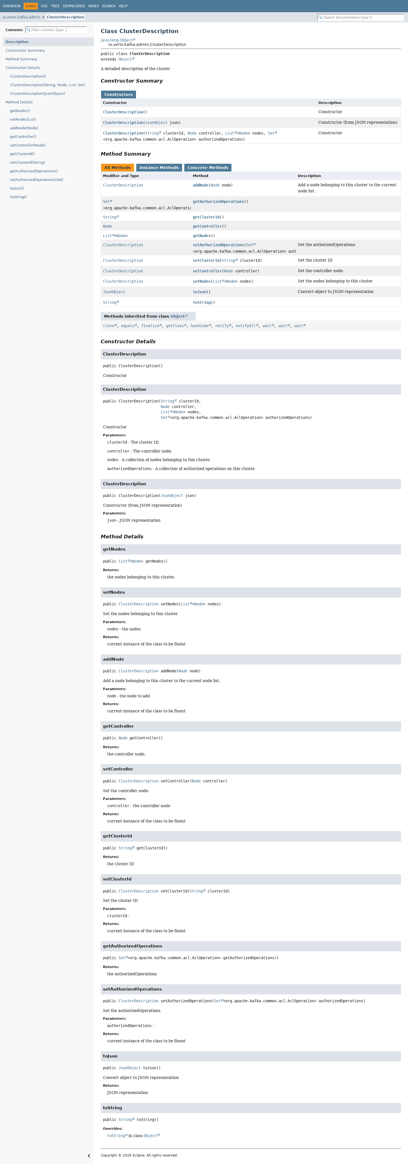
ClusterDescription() (28, 76)
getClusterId (206, 217)
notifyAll (246, 326)
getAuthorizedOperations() (34, 171)
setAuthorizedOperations (218, 245)
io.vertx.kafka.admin (21, 17)
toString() (18, 197)
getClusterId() (22, 154)
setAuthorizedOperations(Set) (36, 180)
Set (271, 133)
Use (44, 6)
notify (222, 326)
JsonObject (156, 122)
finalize (150, 326)
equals (127, 326)
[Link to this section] (167, 81)
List (229, 133)
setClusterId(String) (27, 162)
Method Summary (21, 59)
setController (207, 271)
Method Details (19, 102)
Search (108, 6)
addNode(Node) (24, 128)
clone (108, 326)
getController (207, 226)
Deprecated (74, 6)
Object (125, 59)
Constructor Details (23, 68)
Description (17, 42)
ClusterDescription (65, 17)
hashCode (199, 326)
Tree (55, 6)
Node (192, 133)
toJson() (17, 188)
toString (202, 302)
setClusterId (206, 260)
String (151, 133)
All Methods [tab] (117, 167)
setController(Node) (28, 145)
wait (267, 326)
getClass (175, 326)
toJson (199, 292)
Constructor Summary (25, 50)
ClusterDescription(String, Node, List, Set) (47, 85)
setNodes (202, 281)
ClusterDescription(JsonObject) (37, 93)
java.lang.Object (117, 40)
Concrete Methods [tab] (208, 167)
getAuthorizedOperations (218, 201)
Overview (12, 6)
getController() (23, 137)
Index (93, 6)
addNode (200, 185)
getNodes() (20, 111)
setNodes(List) (23, 119)
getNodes (202, 235)
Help (123, 6)
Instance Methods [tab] (159, 167)
